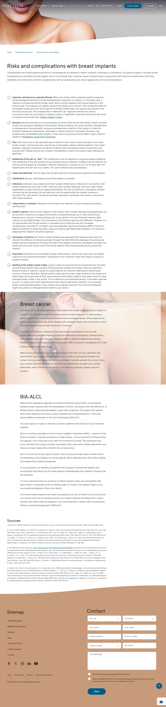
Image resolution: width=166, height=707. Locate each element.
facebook (9, 663)
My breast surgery (57, 6)
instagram (22, 663)
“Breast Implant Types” (51, 117)
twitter (16, 663)
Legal (9, 675)
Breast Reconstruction (75, 6)
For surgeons (150, 6)
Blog (97, 6)
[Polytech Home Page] (13, 5)
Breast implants (42, 6)
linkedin (29, 663)
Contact (119, 6)
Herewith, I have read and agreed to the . (111, 674)
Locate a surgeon (133, 6)
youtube (36, 663)
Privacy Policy (19, 675)
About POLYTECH (106, 6)
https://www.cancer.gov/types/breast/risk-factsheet (53, 548)
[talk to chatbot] (161, 702)
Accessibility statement (44, 675)
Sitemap (30, 675)
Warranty (91, 6)
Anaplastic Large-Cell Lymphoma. (39, 137)
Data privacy (125, 674)
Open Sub (48, 6)
